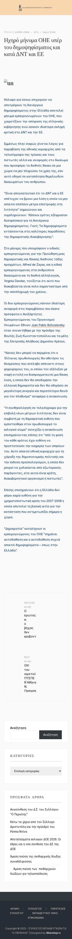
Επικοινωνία (36, 917)
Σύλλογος (35, 908)
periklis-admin (22, 31)
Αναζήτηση (18, 728)
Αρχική (14, 908)
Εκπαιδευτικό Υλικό (45, 913)
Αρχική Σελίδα (49, 31)
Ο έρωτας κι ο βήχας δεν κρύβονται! (30, 619)
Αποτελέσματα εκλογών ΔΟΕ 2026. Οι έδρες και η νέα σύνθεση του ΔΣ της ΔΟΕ (35, 844)
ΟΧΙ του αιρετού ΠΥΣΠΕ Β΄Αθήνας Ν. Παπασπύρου (30, 674)
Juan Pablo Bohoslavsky (48, 325)
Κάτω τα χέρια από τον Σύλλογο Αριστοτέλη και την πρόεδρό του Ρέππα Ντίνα (32, 826)
